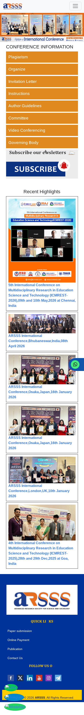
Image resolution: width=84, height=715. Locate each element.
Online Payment (18, 640)
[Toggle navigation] (75, 6)
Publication (15, 649)
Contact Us (15, 658)
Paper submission (20, 631)
